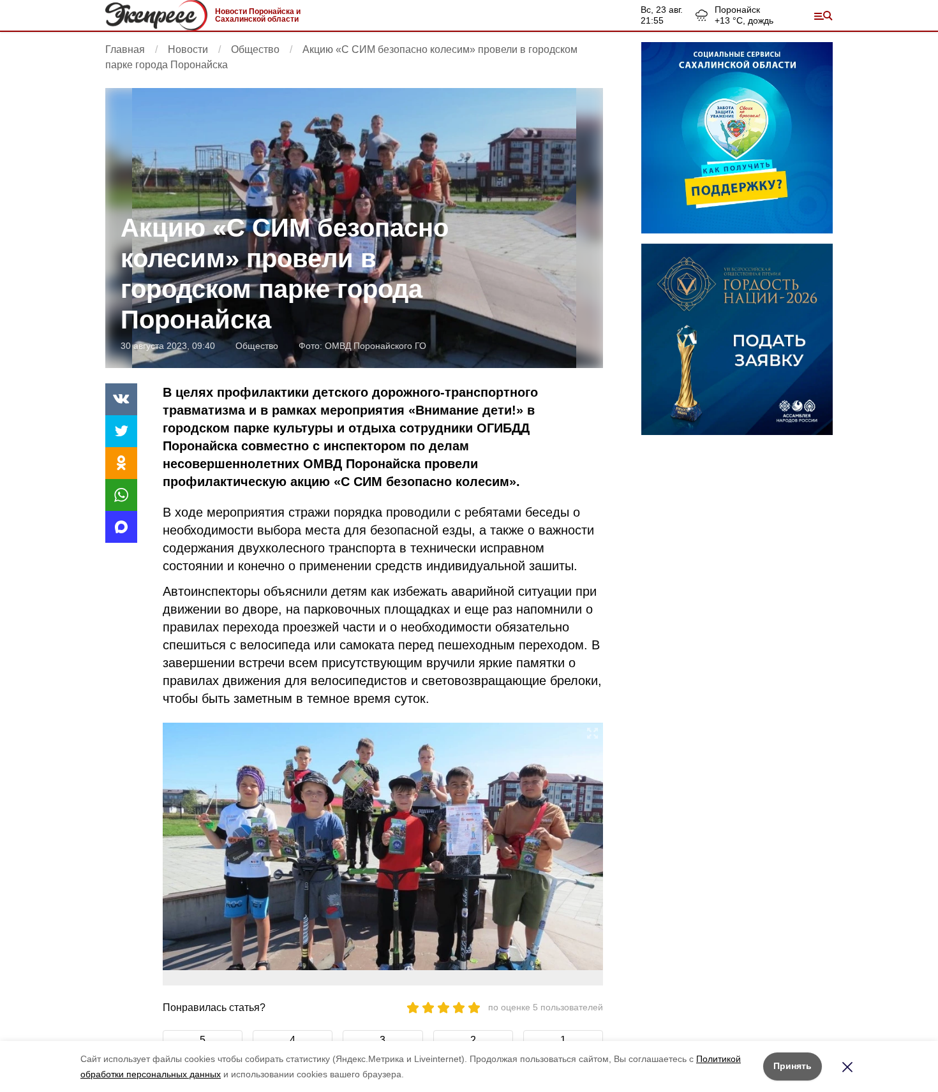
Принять (792, 1066)
